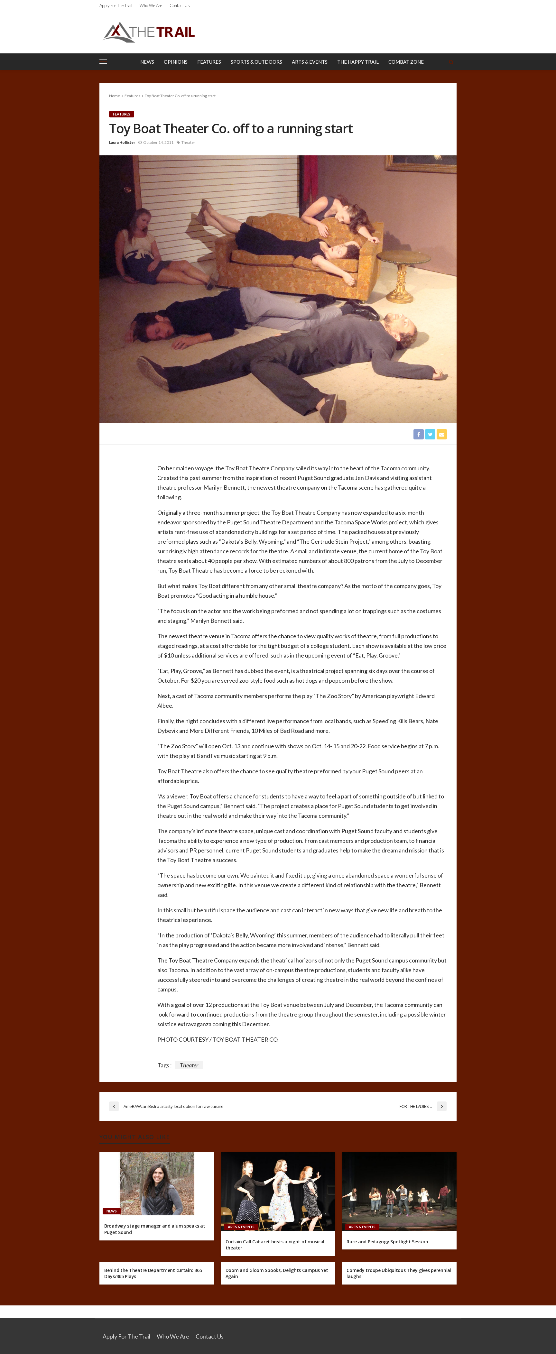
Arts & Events (310, 62)
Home (114, 95)
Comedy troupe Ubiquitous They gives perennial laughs (399, 1273)
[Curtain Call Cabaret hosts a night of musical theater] (278, 1191)
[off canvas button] (103, 61)
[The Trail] (148, 32)
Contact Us (180, 5)
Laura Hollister (122, 142)
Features (209, 62)
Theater (188, 142)
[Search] (451, 61)
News (147, 62)
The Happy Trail (358, 62)
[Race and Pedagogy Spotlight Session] (399, 1191)
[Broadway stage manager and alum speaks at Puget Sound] (156, 1183)
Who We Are (151, 5)
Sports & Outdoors (256, 62)
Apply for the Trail (115, 5)
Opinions (176, 62)
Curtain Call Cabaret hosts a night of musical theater (275, 1245)
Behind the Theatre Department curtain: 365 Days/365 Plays (153, 1273)
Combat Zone (406, 62)
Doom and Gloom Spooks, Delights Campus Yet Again (277, 1273)
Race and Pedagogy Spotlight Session (387, 1242)
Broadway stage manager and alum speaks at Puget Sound (154, 1229)
